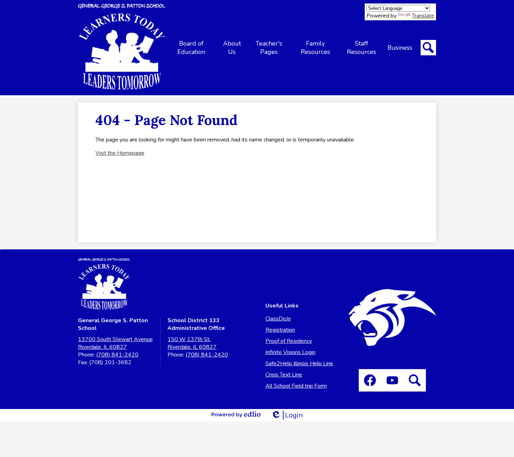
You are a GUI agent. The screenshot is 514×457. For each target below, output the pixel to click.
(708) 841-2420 (117, 355)
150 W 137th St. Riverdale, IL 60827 (191, 343)
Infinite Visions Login (290, 352)
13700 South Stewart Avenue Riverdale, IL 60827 (115, 343)
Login (287, 415)
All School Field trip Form (296, 386)
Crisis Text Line (283, 375)
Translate (423, 16)
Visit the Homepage (119, 153)
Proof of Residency (288, 341)
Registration (280, 330)
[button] (191, 47)
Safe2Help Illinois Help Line (299, 363)
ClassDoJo (278, 319)
